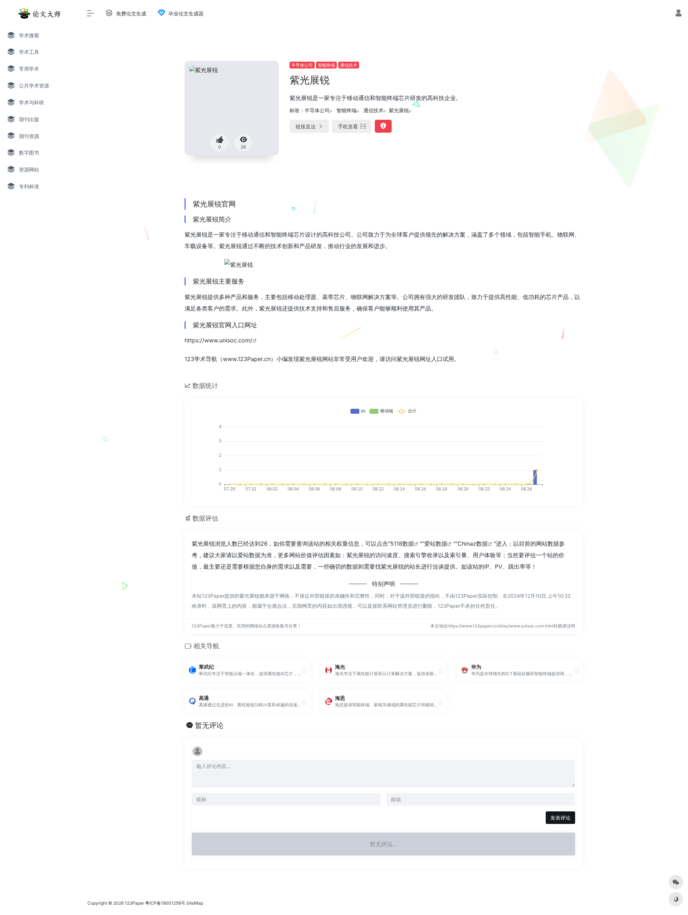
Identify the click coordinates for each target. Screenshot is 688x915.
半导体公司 (302, 65)
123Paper (134, 903)
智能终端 (326, 65)
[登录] (678, 13)
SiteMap (194, 903)
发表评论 (560, 818)
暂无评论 (209, 725)
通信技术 (348, 65)
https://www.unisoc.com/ (218, 340)
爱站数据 (435, 543)
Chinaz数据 (473, 543)
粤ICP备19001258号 (165, 903)
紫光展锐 (399, 110)
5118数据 (402, 543)
